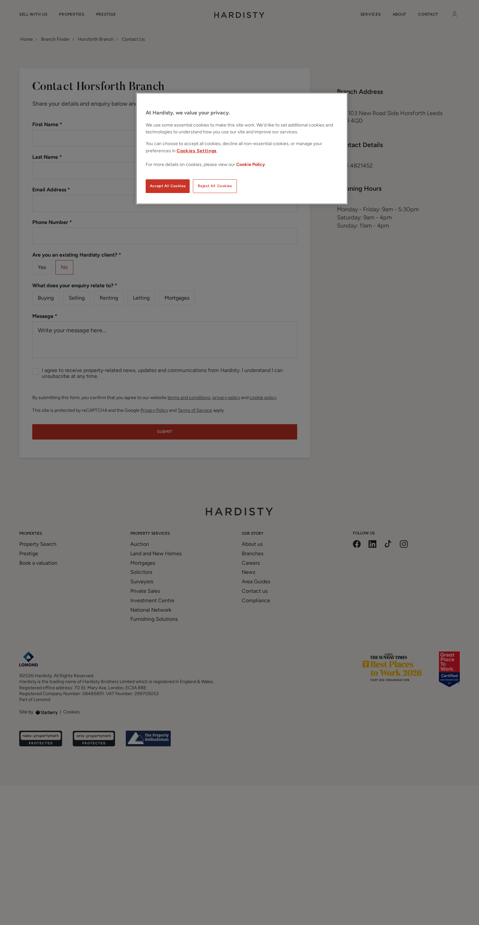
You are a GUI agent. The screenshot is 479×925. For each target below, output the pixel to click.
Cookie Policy (250, 164)
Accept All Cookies (167, 186)
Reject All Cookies (215, 186)
